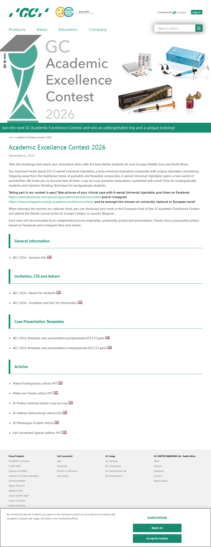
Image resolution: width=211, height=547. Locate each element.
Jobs (59, 461)
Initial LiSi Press (17, 505)
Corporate (62, 466)
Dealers (158, 466)
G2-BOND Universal (19, 461)
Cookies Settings (157, 517)
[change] (181, 12)
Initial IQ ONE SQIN (19, 495)
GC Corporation (113, 466)
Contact (158, 475)
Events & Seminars (67, 470)
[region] (105, 527)
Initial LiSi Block (17, 500)
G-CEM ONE (15, 466)
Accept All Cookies (157, 538)
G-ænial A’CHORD (18, 470)
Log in (197, 12)
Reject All (157, 528)
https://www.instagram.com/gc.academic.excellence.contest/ (51, 202)
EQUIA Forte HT (17, 485)
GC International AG (116, 470)
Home (11, 137)
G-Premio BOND (17, 480)
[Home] (28, 12)
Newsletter (63, 475)
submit (199, 28)
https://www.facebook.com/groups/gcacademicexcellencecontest (55, 197)
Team (156, 461)
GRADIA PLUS (16, 490)
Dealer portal (161, 480)
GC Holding (111, 461)
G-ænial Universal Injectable (24, 475)
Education (159, 470)
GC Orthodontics (114, 475)
